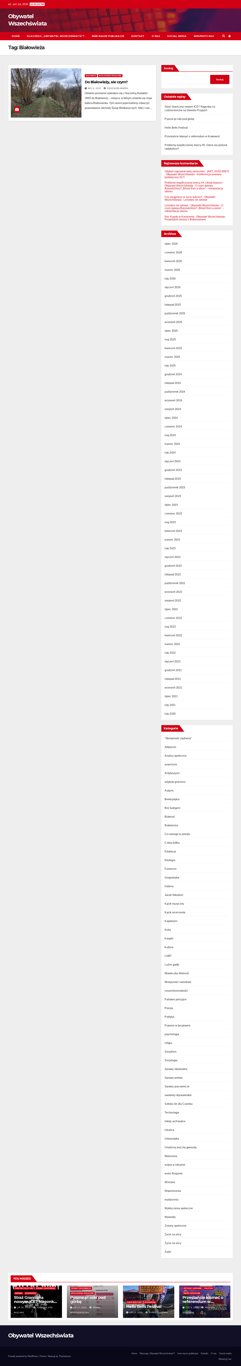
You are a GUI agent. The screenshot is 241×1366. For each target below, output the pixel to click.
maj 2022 (170, 626)
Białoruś (170, 816)
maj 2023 (170, 522)
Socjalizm (170, 1051)
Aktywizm (170, 747)
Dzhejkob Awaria (117, 88)
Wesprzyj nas (204, 36)
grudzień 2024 (173, 374)
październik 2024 (175, 391)
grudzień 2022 (173, 565)
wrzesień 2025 (173, 322)
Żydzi (168, 1251)
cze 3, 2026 (192, 1307)
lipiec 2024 (171, 417)
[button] (223, 36)
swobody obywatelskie (178, 1095)
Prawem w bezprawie (177, 1025)
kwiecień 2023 (173, 531)
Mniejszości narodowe (178, 982)
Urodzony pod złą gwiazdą (180, 1147)
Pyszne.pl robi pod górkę (179, 119)
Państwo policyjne (175, 999)
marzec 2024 (172, 444)
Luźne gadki (172, 964)
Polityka (169, 1016)
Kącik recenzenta (175, 912)
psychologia (172, 1034)
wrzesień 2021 (173, 687)
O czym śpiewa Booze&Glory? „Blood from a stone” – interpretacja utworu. (194, 188)
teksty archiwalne (175, 1121)
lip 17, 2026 (80, 1307)
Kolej (168, 929)
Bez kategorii (172, 808)
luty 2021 (170, 705)
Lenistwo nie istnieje (195, 199)
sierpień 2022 (173, 600)
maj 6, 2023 (94, 88)
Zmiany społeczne (175, 1225)
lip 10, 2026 (136, 1312)
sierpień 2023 (173, 496)
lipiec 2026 (171, 243)
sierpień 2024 (173, 409)
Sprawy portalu (174, 1077)
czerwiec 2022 (173, 618)
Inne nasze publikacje (108, 36)
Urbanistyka (172, 1138)
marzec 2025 (172, 356)
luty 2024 (170, 452)
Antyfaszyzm (172, 773)
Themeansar (64, 1356)
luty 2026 (170, 278)
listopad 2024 (173, 383)
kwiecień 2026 (173, 261)
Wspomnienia (173, 1190)
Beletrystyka (172, 799)
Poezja (169, 1008)
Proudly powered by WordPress (23, 1356)
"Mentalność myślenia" (178, 738)
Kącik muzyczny (174, 903)
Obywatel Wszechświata (40, 1335)
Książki (169, 938)
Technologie (172, 1112)
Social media (176, 36)
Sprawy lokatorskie (176, 1069)
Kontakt (137, 36)
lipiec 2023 (171, 504)
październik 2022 (175, 583)
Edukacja (170, 851)
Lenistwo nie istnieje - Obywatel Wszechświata (192, 205)
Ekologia (170, 860)
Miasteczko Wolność (177, 973)
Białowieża (91, 76)
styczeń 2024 (172, 461)
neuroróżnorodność (176, 990)
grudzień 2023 (173, 470)
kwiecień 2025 (173, 348)
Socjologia (171, 1060)
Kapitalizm (171, 921)
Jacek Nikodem (174, 895)
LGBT (168, 956)
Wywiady (170, 1217)
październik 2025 (175, 313)
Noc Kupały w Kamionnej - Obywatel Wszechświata (195, 216)
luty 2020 (170, 713)
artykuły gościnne (175, 781)
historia (169, 886)
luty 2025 (170, 365)
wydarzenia (171, 1199)
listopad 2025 (173, 304)
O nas (156, 36)
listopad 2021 (173, 678)
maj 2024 (170, 435)
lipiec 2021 (171, 696)
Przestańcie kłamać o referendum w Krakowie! (192, 136)
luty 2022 (170, 652)
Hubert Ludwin (158, 1312)
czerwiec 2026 (173, 252)
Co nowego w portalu (177, 834)
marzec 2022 (172, 644)
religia (168, 1043)
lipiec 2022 (171, 609)
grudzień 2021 (173, 670)
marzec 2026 (172, 269)
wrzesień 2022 (173, 591)
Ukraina (169, 1130)
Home (16, 36)
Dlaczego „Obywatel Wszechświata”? (56, 36)
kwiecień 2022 (173, 635)
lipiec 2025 (171, 330)
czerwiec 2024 (173, 426)
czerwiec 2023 (173, 513)
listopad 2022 (173, 574)
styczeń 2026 (172, 287)
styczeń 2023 (172, 557)
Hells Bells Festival (176, 127)
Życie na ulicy (173, 1234)
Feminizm (170, 868)
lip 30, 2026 (23, 1307)
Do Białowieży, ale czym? (106, 82)
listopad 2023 (173, 478)
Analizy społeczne (175, 755)
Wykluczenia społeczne (110, 76)
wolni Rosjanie (173, 1173)
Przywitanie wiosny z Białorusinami (185, 219)
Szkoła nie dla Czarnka (178, 1103)
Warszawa (171, 1156)
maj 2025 (170, 339)
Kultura (169, 947)
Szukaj (168, 68)
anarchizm (171, 764)
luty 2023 (170, 548)
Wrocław (170, 1182)
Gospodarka (172, 877)
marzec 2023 (172, 539)
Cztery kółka (172, 842)
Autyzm (169, 790)
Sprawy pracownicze (177, 1086)
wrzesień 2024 (173, 400)
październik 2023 (175, 487)
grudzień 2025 (173, 296)
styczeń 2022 (172, 661)
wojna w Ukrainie (175, 1164)
